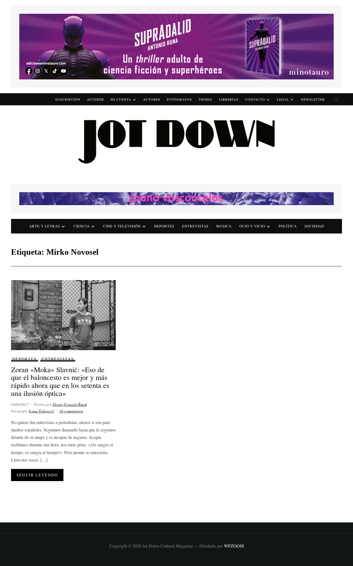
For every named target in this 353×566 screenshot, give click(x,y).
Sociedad (314, 226)
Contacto (255, 99)
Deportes (164, 226)
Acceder (95, 99)
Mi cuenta (121, 99)
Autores (151, 99)
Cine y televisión (122, 226)
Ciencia (81, 226)
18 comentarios (71, 411)
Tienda (205, 99)
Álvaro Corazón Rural (69, 404)
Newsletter (313, 99)
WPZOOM (234, 546)
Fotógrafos (179, 99)
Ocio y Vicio (252, 226)
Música (224, 226)
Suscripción (67, 99)
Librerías (229, 99)
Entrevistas (195, 226)
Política (288, 226)
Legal (283, 99)
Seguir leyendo (37, 475)
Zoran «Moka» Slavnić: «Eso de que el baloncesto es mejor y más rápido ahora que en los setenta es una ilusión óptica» (60, 381)
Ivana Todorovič (41, 411)
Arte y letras (44, 226)
